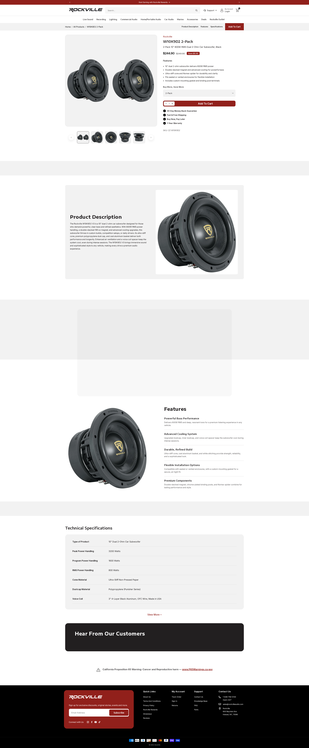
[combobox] (152, 10)
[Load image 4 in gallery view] (125, 137)
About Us (147, 697)
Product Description (190, 27)
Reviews (146, 718)
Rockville (157, 745)
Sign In (174, 701)
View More (153, 614)
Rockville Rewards (150, 710)
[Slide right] (151, 137)
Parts (196, 710)
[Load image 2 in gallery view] (97, 137)
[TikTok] (99, 722)
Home (68, 26)
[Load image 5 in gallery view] (139, 137)
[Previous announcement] (70, 2)
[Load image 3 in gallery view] (111, 137)
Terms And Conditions (152, 701)
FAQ (196, 705)
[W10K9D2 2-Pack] (166, 104)
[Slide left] (71, 137)
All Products (78, 26)
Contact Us (198, 697)
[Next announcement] (239, 2)
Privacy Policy (148, 705)
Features (204, 27)
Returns (175, 705)
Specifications (217, 27)
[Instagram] (88, 722)
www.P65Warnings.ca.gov (197, 669)
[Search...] (196, 10)
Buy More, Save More (173, 87)
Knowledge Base (200, 701)
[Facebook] (92, 722)
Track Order (176, 697)
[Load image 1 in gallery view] (83, 137)
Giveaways (147, 714)
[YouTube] (96, 722)
